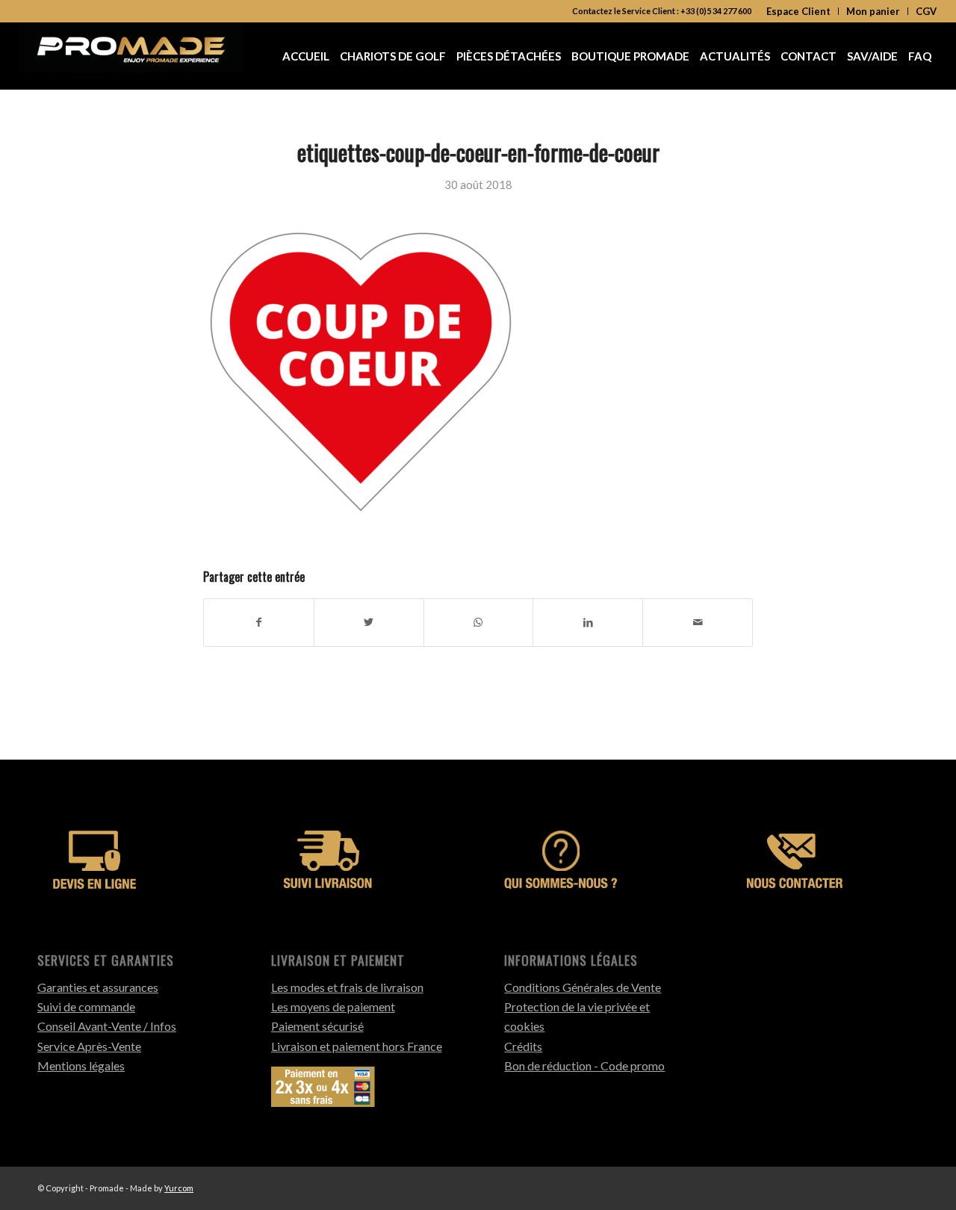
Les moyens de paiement (333, 1006)
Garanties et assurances (97, 987)
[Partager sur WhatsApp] (478, 622)
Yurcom (178, 1188)
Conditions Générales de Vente (582, 987)
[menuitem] (799, 11)
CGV (926, 11)
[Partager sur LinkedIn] (587, 622)
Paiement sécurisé (317, 1026)
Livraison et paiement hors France (356, 1046)
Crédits (523, 1046)
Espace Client (798, 11)
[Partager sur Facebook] (259, 622)
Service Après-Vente (89, 1046)
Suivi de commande (86, 1006)
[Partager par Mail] (697, 622)
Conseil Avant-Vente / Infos (106, 1026)
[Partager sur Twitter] (368, 622)
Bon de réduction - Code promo (584, 1065)
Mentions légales (81, 1065)
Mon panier (873, 11)
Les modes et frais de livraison (347, 987)
